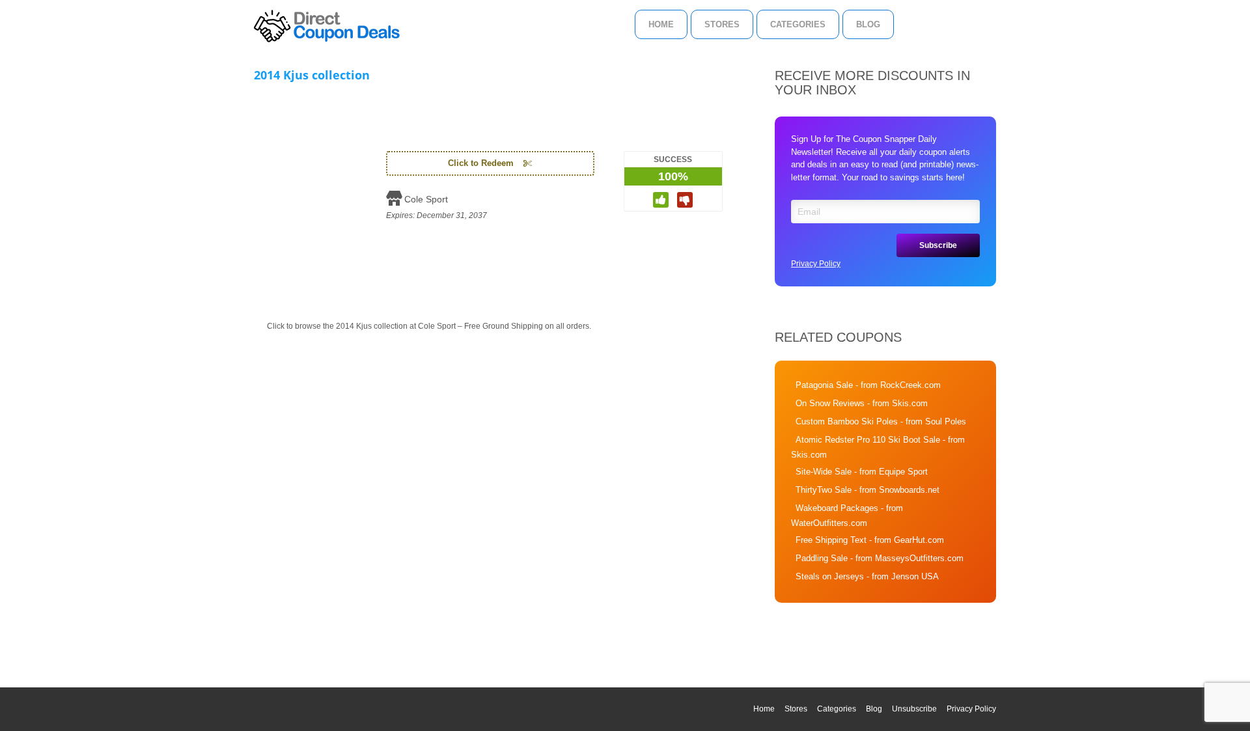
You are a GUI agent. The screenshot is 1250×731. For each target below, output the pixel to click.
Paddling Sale (822, 558)
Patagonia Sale (824, 385)
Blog (868, 24)
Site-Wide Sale (824, 471)
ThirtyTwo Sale (824, 490)
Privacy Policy (815, 263)
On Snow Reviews (830, 403)
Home (661, 24)
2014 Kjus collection (312, 75)
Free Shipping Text (831, 540)
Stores (722, 24)
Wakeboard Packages (837, 508)
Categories (798, 24)
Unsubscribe (914, 708)
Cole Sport (426, 199)
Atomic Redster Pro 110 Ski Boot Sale (868, 440)
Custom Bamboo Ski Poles (847, 421)
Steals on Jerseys (830, 576)
